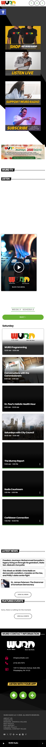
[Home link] (8, 3)
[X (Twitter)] (7, 734)
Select (23, 317)
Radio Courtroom (13, 489)
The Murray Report (14, 460)
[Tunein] (14, 734)
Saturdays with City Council (19, 432)
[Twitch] (11, 734)
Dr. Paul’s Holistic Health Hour (20, 404)
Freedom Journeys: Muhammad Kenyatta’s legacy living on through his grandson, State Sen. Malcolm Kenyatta (23, 563)
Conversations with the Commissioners (16, 374)
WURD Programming (15, 347)
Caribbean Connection (16, 517)
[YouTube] (4, 734)
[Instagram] (23, 734)
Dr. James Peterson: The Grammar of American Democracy (27, 583)
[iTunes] (20, 734)
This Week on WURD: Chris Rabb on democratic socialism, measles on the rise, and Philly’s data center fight (23, 573)
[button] (3, 12)
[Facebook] (26, 734)
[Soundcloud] (17, 734)
